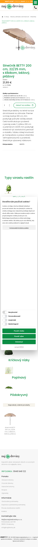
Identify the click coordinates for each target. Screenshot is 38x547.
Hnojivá (4, 490)
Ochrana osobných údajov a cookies (18, 228)
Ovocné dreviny (7, 483)
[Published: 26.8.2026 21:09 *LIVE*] (9, 537)
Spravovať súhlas (18, 541)
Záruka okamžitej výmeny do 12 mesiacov (19, 100)
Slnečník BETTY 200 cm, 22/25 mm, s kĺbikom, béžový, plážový (10, 431)
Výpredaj (5, 493)
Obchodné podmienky (10, 501)
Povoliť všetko (19, 331)
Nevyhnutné (12, 312)
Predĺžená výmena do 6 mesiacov (17, 98)
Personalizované (14, 316)
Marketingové (13, 324)
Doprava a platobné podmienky (13, 505)
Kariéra (4, 511)
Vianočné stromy (8, 486)
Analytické (12, 320)
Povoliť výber (19, 336)
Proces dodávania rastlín (11, 508)
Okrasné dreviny (7, 480)
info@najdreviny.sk (8, 527)
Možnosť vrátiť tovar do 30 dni (15, 96)
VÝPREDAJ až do (19, 1)
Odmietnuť (19, 342)
